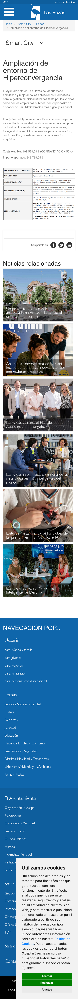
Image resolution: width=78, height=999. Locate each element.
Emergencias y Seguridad (21, 751)
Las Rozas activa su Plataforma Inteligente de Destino (30, 590)
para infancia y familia (18, 650)
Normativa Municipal (18, 854)
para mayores (14, 665)
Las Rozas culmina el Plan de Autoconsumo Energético (29, 424)
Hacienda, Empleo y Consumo (25, 743)
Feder (40, 24)
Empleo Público (15, 831)
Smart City (24, 24)
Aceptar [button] (46, 976)
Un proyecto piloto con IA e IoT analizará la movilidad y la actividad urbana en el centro (34, 312)
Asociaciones (13, 815)
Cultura (9, 712)
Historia (10, 847)
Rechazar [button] (46, 982)
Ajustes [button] (47, 989)
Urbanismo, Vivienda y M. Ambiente (28, 767)
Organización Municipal (20, 808)
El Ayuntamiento (20, 798)
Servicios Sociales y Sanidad (23, 704)
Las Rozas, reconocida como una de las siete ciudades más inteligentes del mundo (37, 478)
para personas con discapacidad (26, 681)
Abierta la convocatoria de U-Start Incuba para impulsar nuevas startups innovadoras (35, 367)
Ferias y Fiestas (14, 774)
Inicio (9, 24)
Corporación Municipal (20, 823)
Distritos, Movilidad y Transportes (27, 759)
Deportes (11, 720)
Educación (11, 735)
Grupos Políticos (15, 839)
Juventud (10, 728)
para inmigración (15, 673)
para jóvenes (13, 658)
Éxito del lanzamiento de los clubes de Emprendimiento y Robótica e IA (37, 535)
